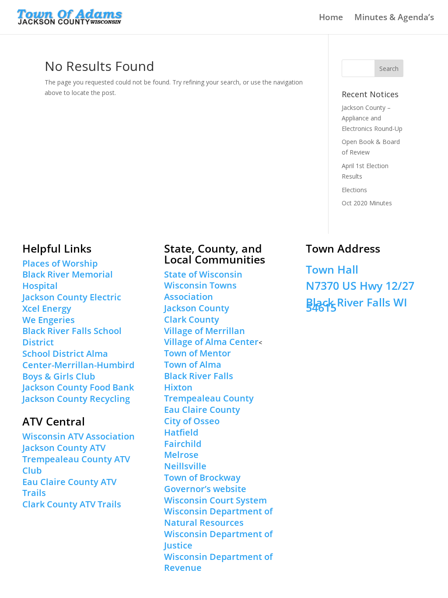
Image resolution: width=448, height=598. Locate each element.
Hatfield (181, 432)
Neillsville (185, 466)
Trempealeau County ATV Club (76, 464)
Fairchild (182, 444)
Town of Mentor (197, 353)
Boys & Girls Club (58, 376)
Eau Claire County (202, 409)
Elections (354, 190)
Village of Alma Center (211, 342)
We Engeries (48, 320)
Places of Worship (60, 263)
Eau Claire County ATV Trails (69, 487)
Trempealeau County (209, 398)
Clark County (191, 319)
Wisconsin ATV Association (78, 436)
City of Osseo (192, 421)
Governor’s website (205, 489)
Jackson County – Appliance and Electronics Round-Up (372, 118)
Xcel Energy (46, 308)
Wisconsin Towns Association (200, 291)
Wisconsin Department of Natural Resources (218, 516)
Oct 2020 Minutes (367, 203)
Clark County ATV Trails (71, 504)
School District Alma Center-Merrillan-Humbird (78, 359)
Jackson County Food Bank (78, 387)
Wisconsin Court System (215, 500)
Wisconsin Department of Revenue (218, 562)
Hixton (178, 387)
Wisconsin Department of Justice (218, 539)
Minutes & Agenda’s (394, 18)
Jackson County (196, 308)
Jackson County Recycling (76, 399)
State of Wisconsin (203, 274)
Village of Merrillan (204, 331)
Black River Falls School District (72, 336)
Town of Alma (192, 364)
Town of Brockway (202, 477)
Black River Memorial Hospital (67, 280)
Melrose (181, 455)
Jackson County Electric (71, 297)
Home (331, 18)
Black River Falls (198, 376)
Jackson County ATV (63, 448)
